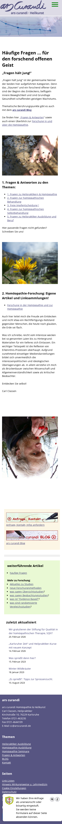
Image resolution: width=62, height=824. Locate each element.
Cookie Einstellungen (14, 788)
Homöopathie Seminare (15, 751)
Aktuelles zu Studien (21, 584)
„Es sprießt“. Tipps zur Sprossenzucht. (31, 679)
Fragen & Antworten (13, 755)
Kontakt (6, 762)
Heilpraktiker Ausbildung (16, 744)
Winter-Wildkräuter (20, 668)
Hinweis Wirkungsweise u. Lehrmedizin (24, 784)
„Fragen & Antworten (32, 117)
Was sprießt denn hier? (22, 658)
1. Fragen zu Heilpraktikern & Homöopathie (32, 194)
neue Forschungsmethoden (26, 588)
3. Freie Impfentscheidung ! (23, 205)
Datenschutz (9, 791)
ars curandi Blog (22, 110)
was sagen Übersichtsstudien (27, 591)
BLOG (5, 758)
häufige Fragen (18, 573)
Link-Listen (8, 780)
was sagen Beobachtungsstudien (29, 595)
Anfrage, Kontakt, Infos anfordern (25, 525)
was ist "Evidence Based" (24, 599)
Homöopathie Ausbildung (17, 747)
